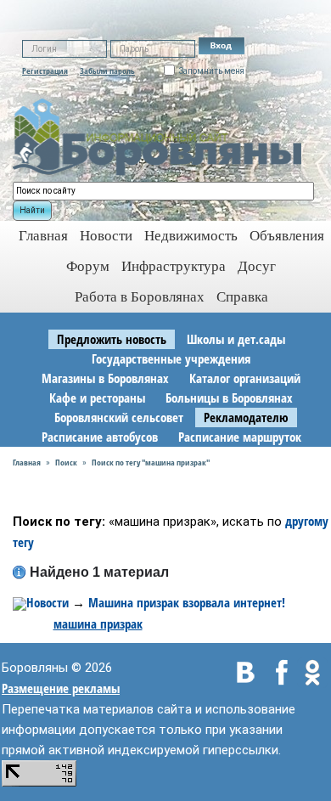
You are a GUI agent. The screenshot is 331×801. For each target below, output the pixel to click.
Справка (242, 297)
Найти (32, 210)
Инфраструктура (173, 266)
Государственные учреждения (171, 358)
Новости (106, 236)
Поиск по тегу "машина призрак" (151, 462)
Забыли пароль (107, 70)
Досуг (257, 266)
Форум (87, 266)
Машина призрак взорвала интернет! (186, 602)
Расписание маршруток (239, 436)
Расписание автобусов (100, 436)
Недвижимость (191, 236)
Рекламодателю (246, 417)
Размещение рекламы (61, 688)
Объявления (287, 236)
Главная (27, 462)
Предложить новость (111, 338)
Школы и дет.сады (236, 338)
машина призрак (98, 623)
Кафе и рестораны (97, 397)
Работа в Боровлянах (140, 297)
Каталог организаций (244, 377)
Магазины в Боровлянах (105, 377)
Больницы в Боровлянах (229, 397)
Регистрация (45, 70)
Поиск (66, 462)
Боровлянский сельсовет (118, 417)
